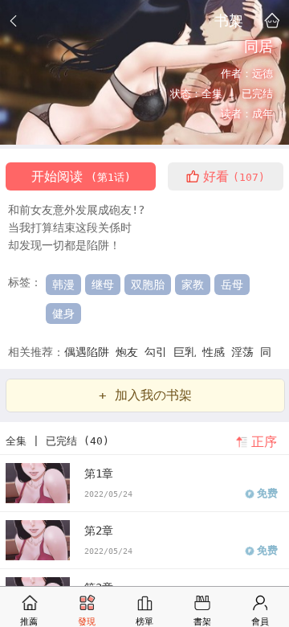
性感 (216, 352)
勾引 (158, 352)
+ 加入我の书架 (145, 395)
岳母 (232, 284)
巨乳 (187, 352)
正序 (264, 441)
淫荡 (245, 352)
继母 (103, 284)
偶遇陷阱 (90, 352)
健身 (63, 313)
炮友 (130, 352)
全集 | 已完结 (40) (57, 441)
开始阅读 (81, 176)
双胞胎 (148, 284)
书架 (228, 20)
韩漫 (63, 284)
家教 (192, 284)
